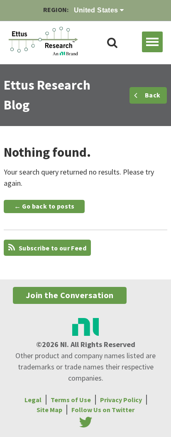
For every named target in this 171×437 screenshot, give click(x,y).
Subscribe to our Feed (51, 248)
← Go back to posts (44, 206)
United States (97, 10)
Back (153, 95)
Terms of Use (71, 400)
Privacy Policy (121, 400)
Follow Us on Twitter (102, 409)
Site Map (49, 409)
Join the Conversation (70, 295)
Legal (33, 400)
